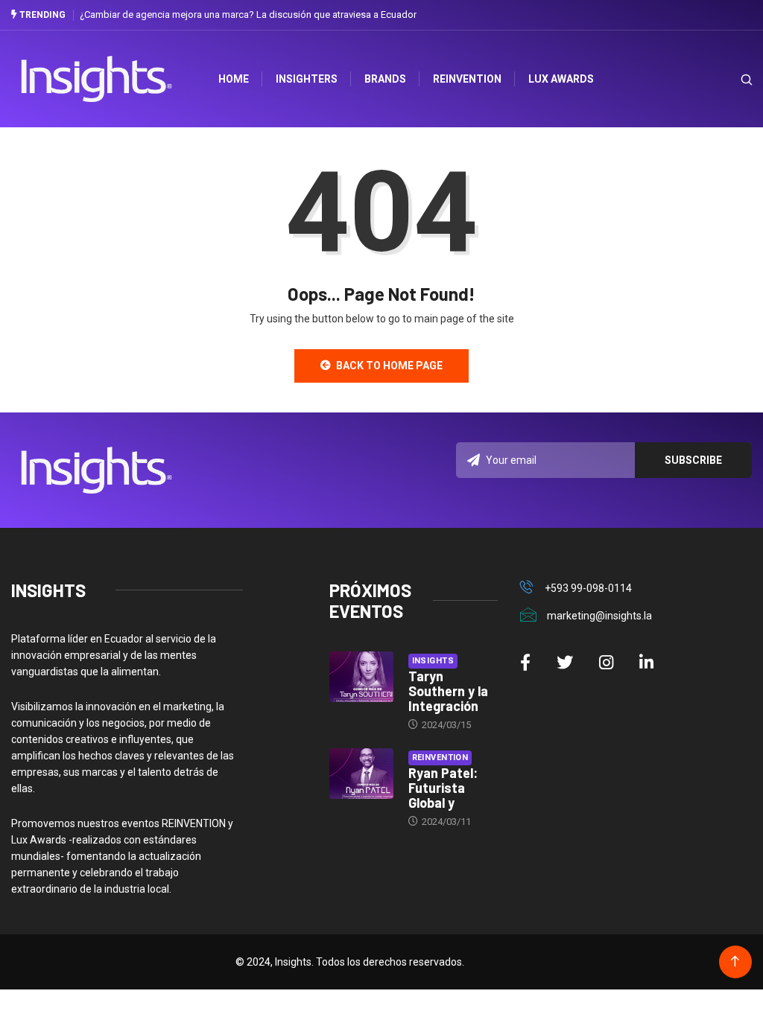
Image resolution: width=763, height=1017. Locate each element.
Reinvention (467, 79)
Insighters (307, 79)
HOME (233, 79)
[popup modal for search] (727, 79)
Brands (385, 79)
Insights (433, 661)
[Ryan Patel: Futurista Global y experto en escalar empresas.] (361, 774)
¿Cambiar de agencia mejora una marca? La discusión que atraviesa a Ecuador (248, 14)
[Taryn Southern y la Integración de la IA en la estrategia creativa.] (361, 677)
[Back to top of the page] (735, 961)
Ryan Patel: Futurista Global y (443, 788)
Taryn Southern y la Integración (448, 691)
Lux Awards (561, 79)
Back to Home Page (389, 366)
